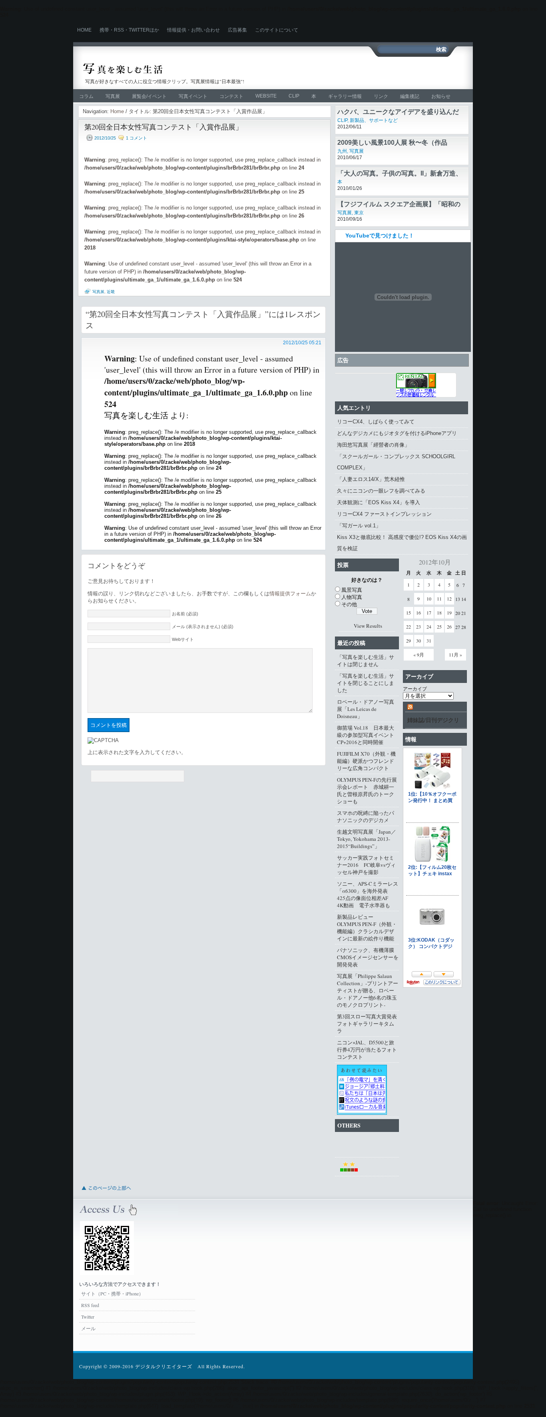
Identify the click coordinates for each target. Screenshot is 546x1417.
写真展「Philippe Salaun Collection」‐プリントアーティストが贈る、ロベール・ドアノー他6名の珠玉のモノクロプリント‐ (367, 990)
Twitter (87, 1316)
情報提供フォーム (290, 594)
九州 (342, 151)
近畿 (111, 291)
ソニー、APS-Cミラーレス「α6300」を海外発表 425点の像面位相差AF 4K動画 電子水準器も (367, 894)
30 (418, 640)
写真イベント (193, 96)
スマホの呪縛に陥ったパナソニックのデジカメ (365, 816)
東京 (359, 213)
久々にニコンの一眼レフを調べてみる (381, 491)
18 (439, 612)
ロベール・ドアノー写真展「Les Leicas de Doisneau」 (365, 709)
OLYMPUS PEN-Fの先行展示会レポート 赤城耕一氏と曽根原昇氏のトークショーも (367, 790)
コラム (86, 96)
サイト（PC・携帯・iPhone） (112, 1293)
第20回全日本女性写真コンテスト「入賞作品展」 (163, 127)
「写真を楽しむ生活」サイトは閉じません (365, 660)
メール (88, 1328)
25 (439, 626)
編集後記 (409, 96)
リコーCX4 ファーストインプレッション (384, 514)
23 (418, 626)
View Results (368, 625)
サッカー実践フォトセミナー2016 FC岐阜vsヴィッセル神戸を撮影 (366, 865)
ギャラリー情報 (345, 96)
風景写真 (351, 589)
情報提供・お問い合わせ (193, 30)
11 (439, 598)
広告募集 (237, 30)
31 (428, 640)
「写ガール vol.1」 (359, 526)
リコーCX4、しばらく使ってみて (375, 422)
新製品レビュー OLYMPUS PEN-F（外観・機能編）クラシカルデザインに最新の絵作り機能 (367, 927)
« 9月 (418, 654)
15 (408, 612)
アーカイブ (415, 688)
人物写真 (351, 597)
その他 (349, 604)
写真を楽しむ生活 (168, 68)
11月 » (455, 654)
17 (428, 612)
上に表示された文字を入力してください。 (137, 752)
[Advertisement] (371, 73)
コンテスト (231, 96)
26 (449, 626)
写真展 (113, 96)
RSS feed (90, 1305)
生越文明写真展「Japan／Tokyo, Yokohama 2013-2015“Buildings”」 (366, 839)
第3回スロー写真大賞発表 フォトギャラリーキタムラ (368, 1023)
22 (408, 626)
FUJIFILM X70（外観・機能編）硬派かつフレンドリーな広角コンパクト (366, 761)
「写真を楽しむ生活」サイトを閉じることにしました (365, 683)
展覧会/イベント (149, 96)
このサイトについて (276, 30)
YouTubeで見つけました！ (379, 235)
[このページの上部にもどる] (106, 1192)
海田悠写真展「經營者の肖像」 (373, 445)
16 (418, 612)
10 (428, 598)
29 (408, 640)
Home (84, 30)
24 (428, 626)
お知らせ (440, 96)
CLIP (294, 96)
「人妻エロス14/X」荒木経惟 (371, 479)
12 (449, 598)
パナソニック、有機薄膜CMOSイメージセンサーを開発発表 (368, 957)
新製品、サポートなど (374, 120)
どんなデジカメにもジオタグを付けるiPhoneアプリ (397, 433)
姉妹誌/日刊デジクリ (433, 720)
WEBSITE (266, 96)
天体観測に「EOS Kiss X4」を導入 (378, 502)
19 (449, 612)
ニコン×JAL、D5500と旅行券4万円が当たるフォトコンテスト (367, 1049)
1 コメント (136, 138)
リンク (381, 96)
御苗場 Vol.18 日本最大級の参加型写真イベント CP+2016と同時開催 (368, 735)
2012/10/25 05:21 (302, 342)
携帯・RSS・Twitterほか (129, 30)
